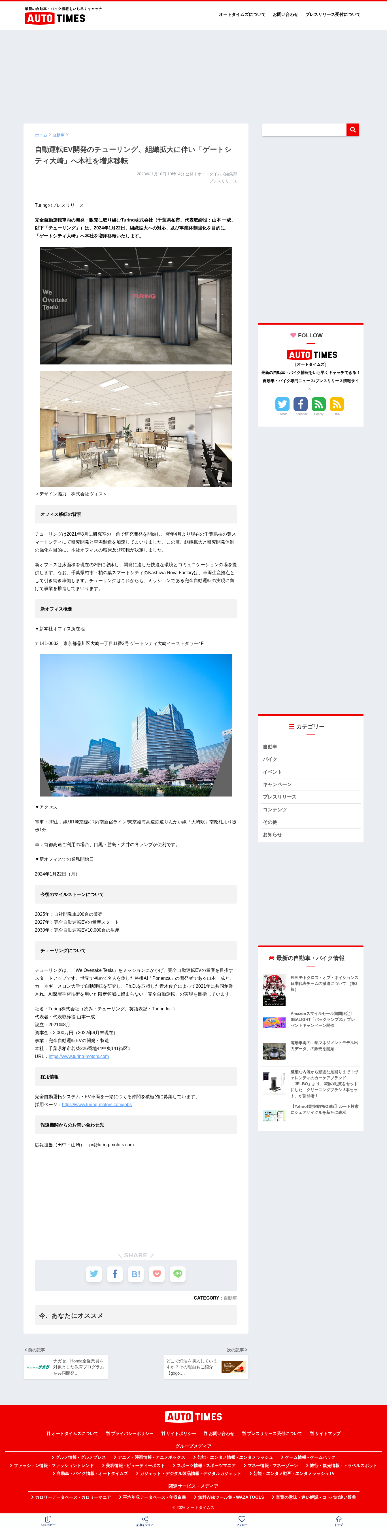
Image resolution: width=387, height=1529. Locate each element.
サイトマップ (328, 1433)
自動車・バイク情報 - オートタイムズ (92, 1473)
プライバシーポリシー (132, 1433)
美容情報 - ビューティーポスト (135, 1465)
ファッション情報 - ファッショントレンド (54, 1465)
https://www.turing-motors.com (79, 1056)
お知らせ (272, 834)
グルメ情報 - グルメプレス (81, 1457)
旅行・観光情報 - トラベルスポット (343, 1465)
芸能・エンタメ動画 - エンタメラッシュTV (294, 1473)
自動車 (230, 1297)
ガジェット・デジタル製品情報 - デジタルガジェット (190, 1473)
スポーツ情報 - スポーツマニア (206, 1465)
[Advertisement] (193, 74)
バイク (270, 759)
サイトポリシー (181, 1433)
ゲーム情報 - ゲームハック (310, 1457)
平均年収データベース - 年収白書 (154, 1497)
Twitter (282, 414)
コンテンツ (275, 809)
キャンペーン (277, 784)
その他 (270, 822)
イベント (272, 772)
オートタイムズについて (242, 14)
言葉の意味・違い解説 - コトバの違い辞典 (316, 1497)
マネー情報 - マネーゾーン (273, 1465)
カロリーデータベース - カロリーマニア (73, 1497)
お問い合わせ (285, 14)
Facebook (301, 414)
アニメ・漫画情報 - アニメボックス (151, 1457)
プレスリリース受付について (333, 14)
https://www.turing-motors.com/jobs (97, 1104)
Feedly (319, 414)
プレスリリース (280, 797)
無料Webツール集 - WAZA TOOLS (231, 1497)
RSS (337, 414)
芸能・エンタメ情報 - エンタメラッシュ (235, 1457)
